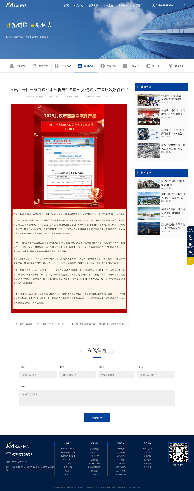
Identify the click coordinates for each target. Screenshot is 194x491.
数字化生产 (94, 456)
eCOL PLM (67, 459)
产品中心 (79, 5)
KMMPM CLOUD (68, 452)
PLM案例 (121, 448)
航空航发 (94, 459)
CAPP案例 (121, 463)
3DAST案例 (121, 470)
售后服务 (147, 467)
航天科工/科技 (94, 463)
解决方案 (93, 5)
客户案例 (108, 5)
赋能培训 (147, 459)
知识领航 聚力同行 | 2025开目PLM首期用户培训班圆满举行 (101, 323)
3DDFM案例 (121, 467)
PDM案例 (121, 452)
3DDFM (68, 463)
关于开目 (138, 5)
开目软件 (100, 214)
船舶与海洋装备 (94, 467)
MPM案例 (121, 456)
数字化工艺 (94, 452)
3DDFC (21, 220)
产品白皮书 (147, 448)
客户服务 (123, 5)
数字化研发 (94, 448)
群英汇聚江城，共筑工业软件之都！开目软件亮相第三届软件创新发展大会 (40, 323)
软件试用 (147, 452)
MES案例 (121, 459)
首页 (66, 5)
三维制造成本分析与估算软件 (79, 220)
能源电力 (94, 474)
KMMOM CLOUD (68, 456)
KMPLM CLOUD (67, 448)
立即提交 (97, 418)
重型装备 (94, 470)
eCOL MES (67, 467)
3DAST (68, 474)
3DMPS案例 (121, 474)
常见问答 (147, 463)
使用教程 (147, 456)
